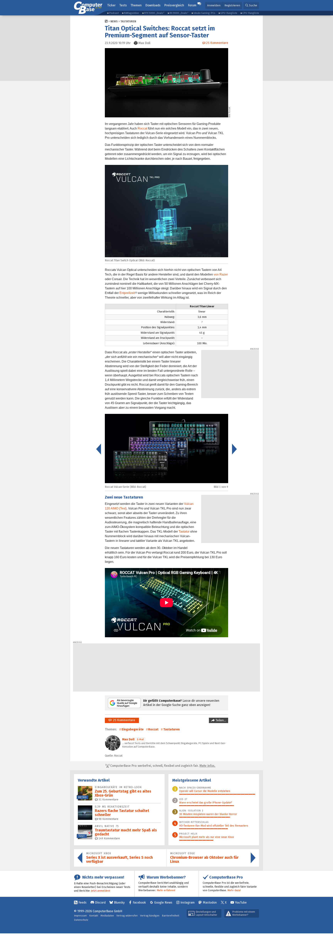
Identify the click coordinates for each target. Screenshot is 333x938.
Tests (123, 5)
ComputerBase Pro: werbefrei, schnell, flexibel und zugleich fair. (162, 766)
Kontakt (93, 915)
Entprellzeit (127, 293)
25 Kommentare (123, 720)
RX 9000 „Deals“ (179, 13)
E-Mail (140, 739)
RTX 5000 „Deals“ (154, 13)
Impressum (80, 915)
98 (108, 819)
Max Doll (128, 739)
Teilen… (220, 720)
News (114, 21)
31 (108, 799)
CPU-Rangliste (250, 13)
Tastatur (184, 531)
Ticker (111, 5)
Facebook (139, 902)
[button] (251, 5)
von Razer (221, 274)
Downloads (153, 5)
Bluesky (119, 902)
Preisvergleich (174, 5)
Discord (100, 902)
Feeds (82, 902)
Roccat (142, 128)
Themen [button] (136, 5)
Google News (163, 902)
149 (109, 838)
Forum (192, 5)
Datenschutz (81, 919)
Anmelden (213, 5)
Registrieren (232, 5)
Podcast (114, 13)
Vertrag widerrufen (127, 915)
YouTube (241, 902)
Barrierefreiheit (170, 915)
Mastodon (210, 902)
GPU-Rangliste (228, 13)
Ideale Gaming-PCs (204, 13)
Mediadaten (107, 915)
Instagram (187, 902)
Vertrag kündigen (149, 915)
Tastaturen (128, 21)
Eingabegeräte (133, 729)
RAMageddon (131, 13)
